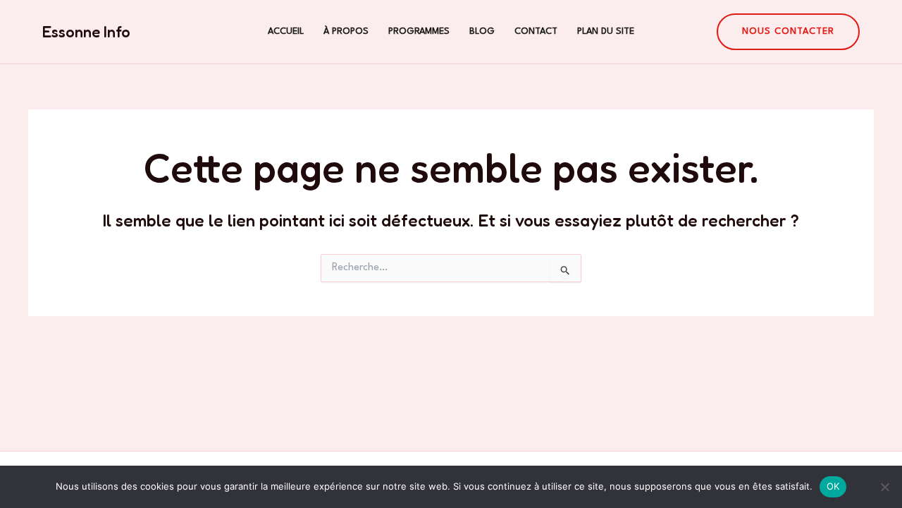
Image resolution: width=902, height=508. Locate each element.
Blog (482, 31)
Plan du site (605, 31)
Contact (535, 31)
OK (833, 486)
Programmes (419, 31)
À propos (346, 31)
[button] (788, 31)
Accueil (286, 31)
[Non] (884, 487)
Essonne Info (86, 32)
